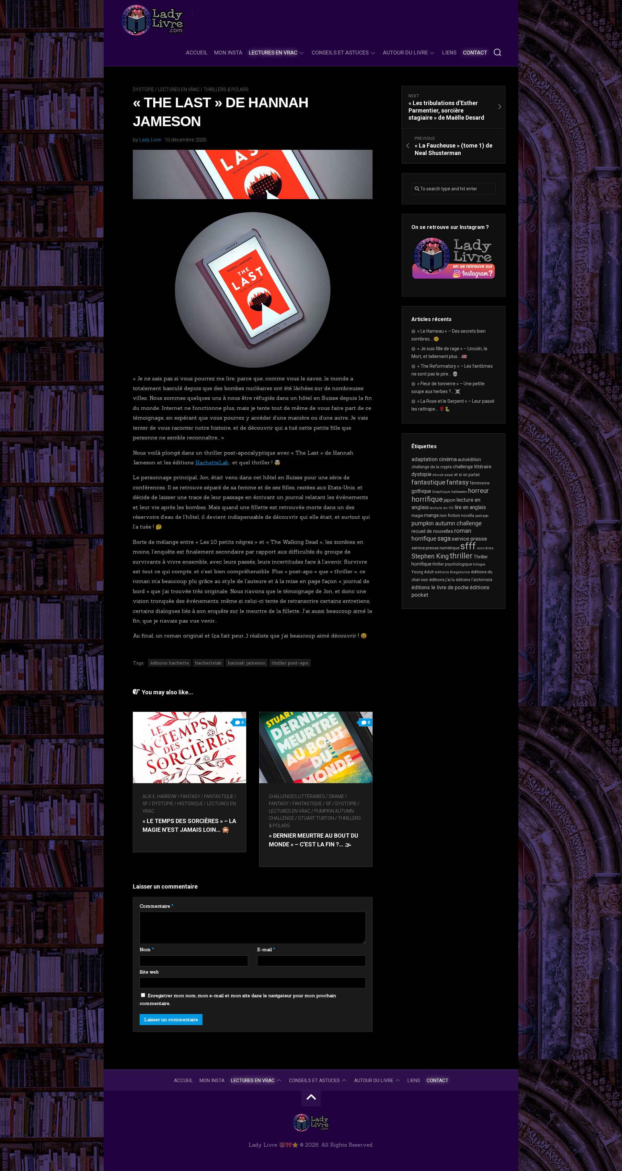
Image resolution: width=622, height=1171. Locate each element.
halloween (459, 492)
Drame (336, 796)
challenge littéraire (472, 466)
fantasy (457, 482)
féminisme (480, 483)
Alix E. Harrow (160, 796)
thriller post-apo (289, 663)
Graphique (441, 492)
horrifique (427, 499)
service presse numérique (435, 547)
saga (444, 538)
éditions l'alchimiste (474, 580)
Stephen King (430, 556)
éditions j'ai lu (442, 579)
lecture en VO (442, 508)
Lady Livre (150, 140)
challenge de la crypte (431, 466)
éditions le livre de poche (440, 587)
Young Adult (422, 572)
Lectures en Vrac (273, 52)
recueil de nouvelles (432, 531)
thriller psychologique (452, 564)
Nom (147, 949)
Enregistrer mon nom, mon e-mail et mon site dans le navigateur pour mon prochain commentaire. (238, 999)
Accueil (197, 52)
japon (449, 500)
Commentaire (156, 906)
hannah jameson (246, 663)
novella (467, 515)
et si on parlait (467, 474)
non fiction (450, 515)
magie (417, 515)
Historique (190, 803)
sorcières (485, 548)
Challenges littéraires (297, 796)
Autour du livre (405, 52)
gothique (421, 491)
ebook (437, 475)
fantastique (428, 482)
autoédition (469, 459)
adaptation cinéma (434, 459)
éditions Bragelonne (452, 572)
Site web (149, 972)
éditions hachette (169, 663)
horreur (478, 491)
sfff (468, 546)
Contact (475, 52)
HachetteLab (211, 462)
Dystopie (143, 89)
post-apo (481, 516)
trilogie (479, 564)
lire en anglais (470, 507)
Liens (449, 52)
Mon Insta (228, 52)
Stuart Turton (316, 818)
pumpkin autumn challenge (446, 523)
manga (431, 515)
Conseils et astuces (340, 52)
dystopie (421, 474)
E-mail (266, 949)
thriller (461, 555)
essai (448, 475)
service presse (469, 538)
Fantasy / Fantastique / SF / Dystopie (313, 803)
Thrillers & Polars (225, 89)
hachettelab (208, 663)
